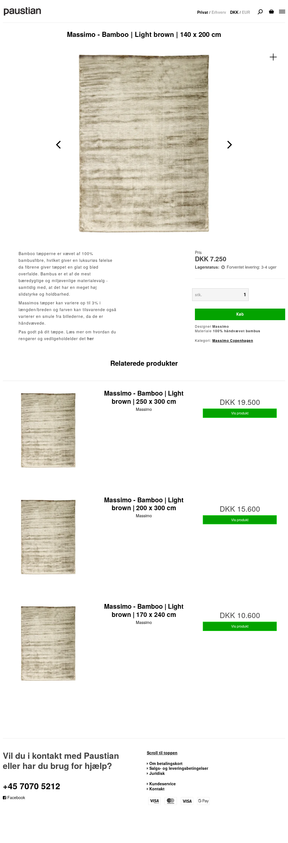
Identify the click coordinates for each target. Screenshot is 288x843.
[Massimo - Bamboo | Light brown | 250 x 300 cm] (48, 434)
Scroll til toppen (162, 752)
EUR (246, 12)
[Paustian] (22, 11)
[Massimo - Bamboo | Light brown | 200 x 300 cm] (48, 541)
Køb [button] (240, 314)
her (90, 338)
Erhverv (219, 12)
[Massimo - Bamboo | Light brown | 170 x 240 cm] (48, 647)
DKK (234, 12)
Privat (202, 12)
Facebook (15, 797)
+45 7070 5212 (31, 786)
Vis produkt (239, 413)
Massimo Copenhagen (232, 340)
